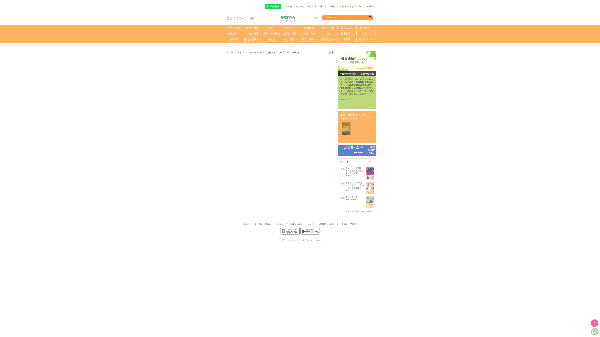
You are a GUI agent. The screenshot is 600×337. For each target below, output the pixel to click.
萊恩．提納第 (351, 199)
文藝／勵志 (309, 33)
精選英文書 (327, 39)
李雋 (347, 190)
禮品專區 (234, 39)
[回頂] (594, 323)
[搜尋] (370, 17)
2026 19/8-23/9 (288, 19)
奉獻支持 (287, 6)
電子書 (347, 39)
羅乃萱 (348, 175)
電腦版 (344, 224)
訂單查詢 (346, 6)
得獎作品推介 (251, 39)
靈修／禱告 (328, 27)
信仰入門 (290, 27)
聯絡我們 (358, 6)
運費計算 (334, 6)
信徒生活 (346, 27)
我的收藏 (312, 6)
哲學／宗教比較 (271, 33)
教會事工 (365, 27)
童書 (328, 33)
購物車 (323, 6)
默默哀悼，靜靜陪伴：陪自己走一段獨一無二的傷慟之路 (355, 185)
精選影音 (346, 33)
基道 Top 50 (366, 39)
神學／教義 (233, 27)
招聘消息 (300, 6)
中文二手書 (289, 39)
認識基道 (269, 224)
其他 (364, 33)
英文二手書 (308, 39)
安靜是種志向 (352, 197)
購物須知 (248, 224)
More (369, 118)
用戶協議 (258, 224)
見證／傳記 (290, 33)
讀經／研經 (252, 27)
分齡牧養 (233, 33)
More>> (343, 99)
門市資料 (290, 224)
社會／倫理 (252, 33)
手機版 (353, 224)
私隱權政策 (333, 224)
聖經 (270, 27)
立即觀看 (322, 224)
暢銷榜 (271, 39)
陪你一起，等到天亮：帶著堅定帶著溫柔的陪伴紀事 (355, 170)
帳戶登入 (371, 6)
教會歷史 (309, 27)
